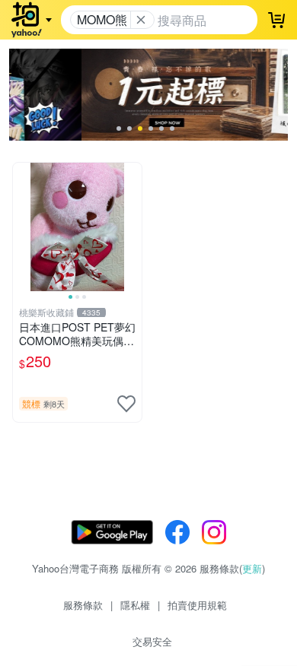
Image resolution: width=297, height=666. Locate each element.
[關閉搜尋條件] (141, 20)
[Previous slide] (23, 227)
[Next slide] (132, 227)
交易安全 (152, 641)
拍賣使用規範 (197, 605)
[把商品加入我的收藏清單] (126, 404)
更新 (252, 568)
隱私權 (135, 605)
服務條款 (83, 605)
